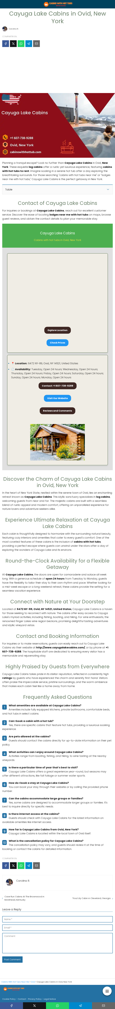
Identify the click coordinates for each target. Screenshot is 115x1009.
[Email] (36, 43)
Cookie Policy (9, 999)
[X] (13, 43)
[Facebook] (5, 43)
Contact (22, 999)
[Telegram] (28, 43)
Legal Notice (50, 999)
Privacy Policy (35, 999)
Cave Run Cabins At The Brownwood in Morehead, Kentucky (24, 898)
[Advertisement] (57, 71)
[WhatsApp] (21, 43)
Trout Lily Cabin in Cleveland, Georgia (92, 898)
